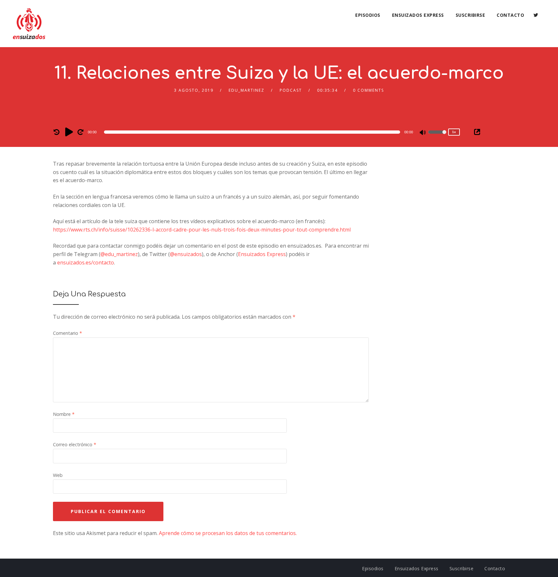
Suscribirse (470, 15)
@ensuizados (186, 254)
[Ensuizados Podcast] (29, 23)
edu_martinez (246, 90)
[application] (253, 132)
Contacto (510, 15)
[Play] (69, 131)
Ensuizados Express (418, 15)
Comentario (67, 333)
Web (58, 475)
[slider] (437, 136)
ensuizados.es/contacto (85, 262)
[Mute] (423, 133)
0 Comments (368, 90)
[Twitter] (536, 15)
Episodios (367, 15)
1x (454, 132)
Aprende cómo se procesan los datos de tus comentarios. (228, 533)
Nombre (64, 414)
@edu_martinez (119, 254)
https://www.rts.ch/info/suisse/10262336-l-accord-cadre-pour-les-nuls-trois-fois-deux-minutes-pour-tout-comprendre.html (202, 229)
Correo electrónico (74, 444)
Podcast (291, 90)
